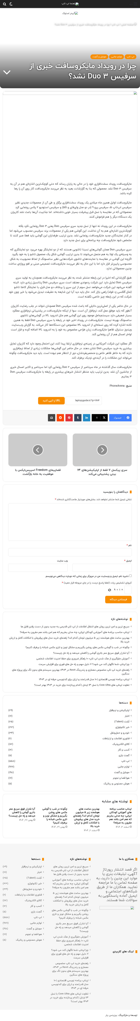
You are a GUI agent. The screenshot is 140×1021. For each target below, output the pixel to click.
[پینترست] (69, 417)
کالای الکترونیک (120, 744)
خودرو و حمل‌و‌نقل (119, 733)
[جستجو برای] (4, 5)
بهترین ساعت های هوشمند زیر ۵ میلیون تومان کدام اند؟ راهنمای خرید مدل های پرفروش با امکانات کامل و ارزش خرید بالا (86, 817)
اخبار (127, 716)
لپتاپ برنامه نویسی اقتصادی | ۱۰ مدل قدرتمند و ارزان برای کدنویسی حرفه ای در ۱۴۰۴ (84, 679)
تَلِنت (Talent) (121, 721)
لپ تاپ (115, 24)
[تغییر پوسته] (11, 5)
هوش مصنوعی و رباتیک (116, 783)
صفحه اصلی (127, 24)
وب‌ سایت (62, 561)
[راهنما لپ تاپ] (70, 4)
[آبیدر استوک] (70, 13)
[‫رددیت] (60, 417)
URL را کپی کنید (51, 400)
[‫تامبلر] (77, 417)
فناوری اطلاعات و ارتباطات (115, 738)
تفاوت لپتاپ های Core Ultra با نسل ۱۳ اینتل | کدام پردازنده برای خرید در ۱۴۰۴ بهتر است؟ (81, 685)
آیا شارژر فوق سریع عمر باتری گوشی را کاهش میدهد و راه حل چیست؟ (91, 653)
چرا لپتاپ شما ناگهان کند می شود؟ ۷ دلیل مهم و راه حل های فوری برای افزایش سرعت (84, 664)
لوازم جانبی (116, 56)
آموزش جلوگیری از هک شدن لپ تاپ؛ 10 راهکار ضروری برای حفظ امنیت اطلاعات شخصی (82, 658)
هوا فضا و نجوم (121, 778)
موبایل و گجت (99, 56)
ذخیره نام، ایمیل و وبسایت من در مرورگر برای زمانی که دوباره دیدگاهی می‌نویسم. (87, 576)
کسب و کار (123, 750)
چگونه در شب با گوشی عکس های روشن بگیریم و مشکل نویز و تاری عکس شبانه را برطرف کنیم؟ (77, 647)
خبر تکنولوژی (122, 727)
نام (129, 545)
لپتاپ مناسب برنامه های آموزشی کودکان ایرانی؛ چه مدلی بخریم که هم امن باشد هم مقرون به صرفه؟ (74, 632)
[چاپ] (51, 417)
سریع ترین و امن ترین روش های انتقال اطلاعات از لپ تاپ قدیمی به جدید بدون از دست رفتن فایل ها (75, 626)
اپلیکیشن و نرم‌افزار (119, 710)
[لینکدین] (86, 417)
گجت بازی (124, 755)
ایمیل (128, 561)
